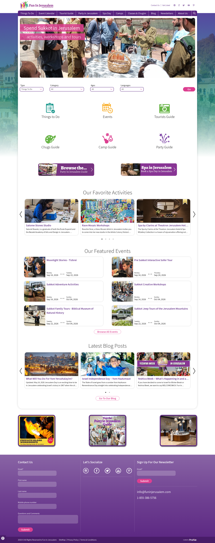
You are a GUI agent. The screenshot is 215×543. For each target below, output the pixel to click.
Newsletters (167, 13)
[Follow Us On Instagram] (174, 5)
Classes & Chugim (137, 13)
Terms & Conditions (88, 540)
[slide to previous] (25, 48)
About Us (183, 13)
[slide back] (21, 214)
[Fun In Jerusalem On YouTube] (189, 5)
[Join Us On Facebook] (179, 5)
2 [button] (105, 239)
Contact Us (155, 5)
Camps (119, 13)
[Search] (194, 13)
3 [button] (109, 239)
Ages (93, 85)
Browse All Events (107, 331)
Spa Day (107, 13)
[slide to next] (190, 48)
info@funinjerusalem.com (154, 492)
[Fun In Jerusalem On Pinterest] (194, 5)
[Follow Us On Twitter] (184, 5)
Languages (125, 85)
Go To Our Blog (107, 398)
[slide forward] (194, 214)
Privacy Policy (73, 540)
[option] (107, 48)
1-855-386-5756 (146, 498)
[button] (3, 538)
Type (22, 85)
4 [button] (113, 239)
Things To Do (27, 13)
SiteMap (62, 540)
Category (54, 85)
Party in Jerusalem (88, 13)
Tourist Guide (66, 13)
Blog (153, 13)
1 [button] (102, 239)
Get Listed (166, 5)
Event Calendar (46, 13)
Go (189, 89)
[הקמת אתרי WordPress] (190, 540)
